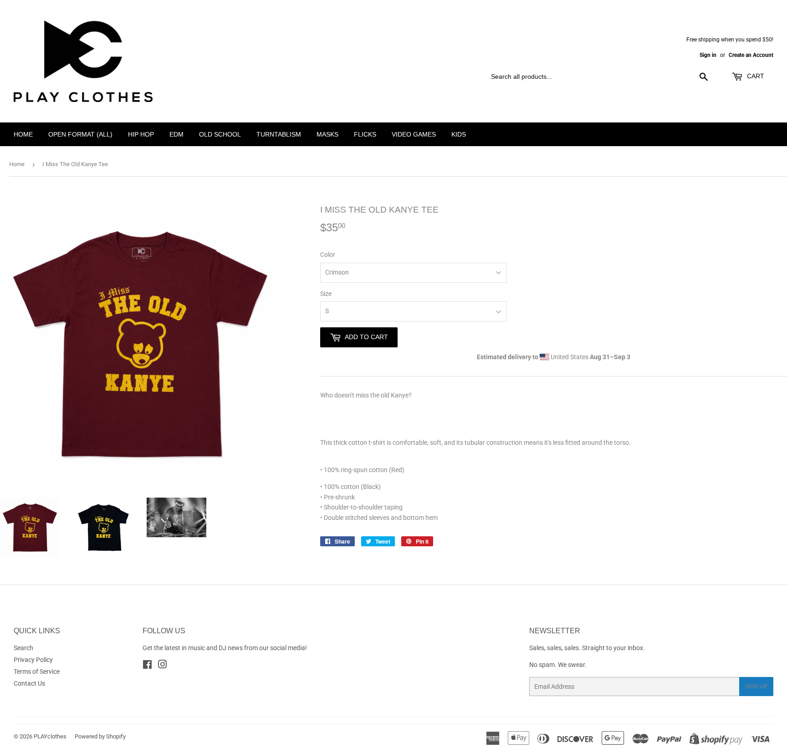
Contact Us (29, 683)
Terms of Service (37, 671)
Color (327, 254)
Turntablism (278, 134)
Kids (458, 134)
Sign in (708, 55)
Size (326, 293)
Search (23, 647)
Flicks (365, 134)
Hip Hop (141, 134)
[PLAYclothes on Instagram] (162, 665)
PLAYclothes (50, 736)
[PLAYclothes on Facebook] (147, 665)
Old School (220, 134)
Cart (754, 76)
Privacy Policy (33, 659)
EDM (176, 134)
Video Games (414, 134)
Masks (327, 134)
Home (23, 134)
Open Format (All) (80, 134)
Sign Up (756, 686)
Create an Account (751, 55)
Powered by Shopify (100, 736)
